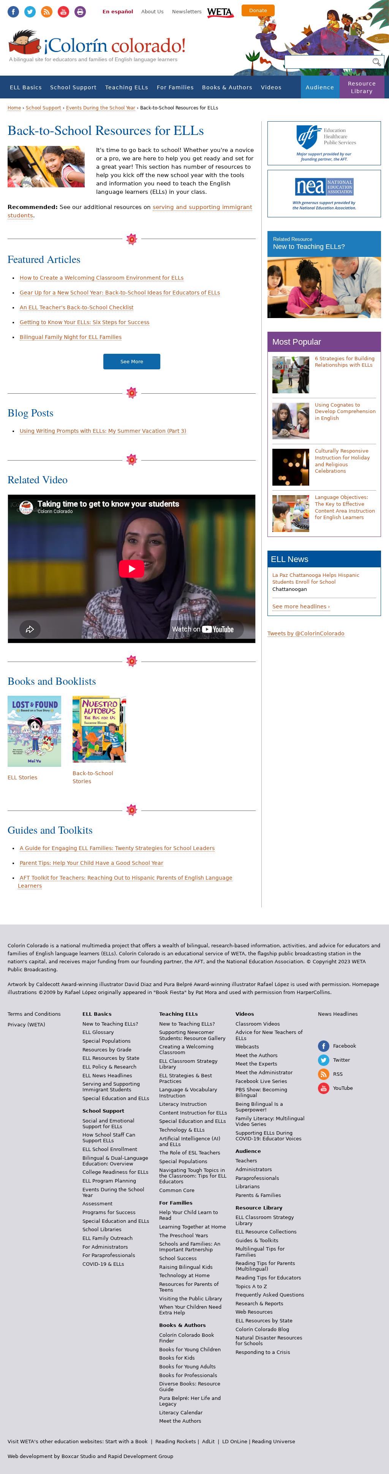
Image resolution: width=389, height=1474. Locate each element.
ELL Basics (26, 87)
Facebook (13, 11)
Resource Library (362, 87)
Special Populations (106, 1041)
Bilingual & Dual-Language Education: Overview (115, 1161)
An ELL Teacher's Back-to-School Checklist (76, 307)
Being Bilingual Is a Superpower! (259, 1107)
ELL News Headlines (107, 1075)
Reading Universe (273, 1441)
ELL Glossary (98, 1032)
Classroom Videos (258, 1024)
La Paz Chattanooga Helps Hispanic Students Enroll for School (315, 578)
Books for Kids (177, 1358)
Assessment (97, 1203)
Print (80, 11)
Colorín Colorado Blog (262, 1329)
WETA (221, 12)
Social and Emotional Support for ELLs (108, 1123)
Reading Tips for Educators (268, 1278)
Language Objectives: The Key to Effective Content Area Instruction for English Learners (345, 507)
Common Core (176, 1190)
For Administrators (105, 1247)
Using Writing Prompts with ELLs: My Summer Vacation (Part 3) (103, 431)
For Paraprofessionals (108, 1255)
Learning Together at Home (192, 1227)
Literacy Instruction (183, 1104)
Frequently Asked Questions (270, 1295)
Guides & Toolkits (257, 1240)
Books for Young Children (190, 1349)
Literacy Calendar (180, 1412)
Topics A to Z (251, 1286)
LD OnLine (234, 1441)
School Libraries (102, 1229)
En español (118, 11)
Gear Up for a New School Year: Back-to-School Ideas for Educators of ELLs (120, 293)
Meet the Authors (180, 1421)
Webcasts (247, 1047)
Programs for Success (109, 1212)
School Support (73, 87)
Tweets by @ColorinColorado (306, 633)
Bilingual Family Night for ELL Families (71, 337)
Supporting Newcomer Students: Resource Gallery (192, 1035)
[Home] (101, 49)
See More (131, 361)
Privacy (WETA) (26, 1025)
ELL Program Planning (109, 1181)
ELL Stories (22, 777)
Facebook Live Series (261, 1081)
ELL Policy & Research (109, 1067)
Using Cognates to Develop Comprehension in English (345, 411)
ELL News (289, 559)
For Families (175, 87)
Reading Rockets (175, 1441)
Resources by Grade (106, 1050)
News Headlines (338, 1014)
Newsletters (187, 11)
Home (14, 108)
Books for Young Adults (187, 1367)
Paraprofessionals (257, 1178)
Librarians (248, 1186)
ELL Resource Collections (266, 1232)
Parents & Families (258, 1195)
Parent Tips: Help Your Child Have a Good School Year (91, 863)
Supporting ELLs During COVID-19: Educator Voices (269, 1136)
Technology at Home (184, 1275)
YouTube (63, 11)
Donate (258, 10)
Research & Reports (259, 1303)
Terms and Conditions (34, 1014)
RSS (46, 11)
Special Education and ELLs (115, 1098)
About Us (152, 11)
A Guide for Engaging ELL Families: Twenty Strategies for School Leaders (117, 848)
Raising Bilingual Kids (186, 1267)
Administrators (254, 1169)
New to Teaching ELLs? (309, 246)
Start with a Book (126, 1441)
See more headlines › (301, 606)
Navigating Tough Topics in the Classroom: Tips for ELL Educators (192, 1175)
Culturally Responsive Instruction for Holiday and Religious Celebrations (342, 461)
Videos (271, 87)
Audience (320, 87)
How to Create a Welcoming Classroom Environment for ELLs (101, 278)
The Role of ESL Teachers (189, 1153)
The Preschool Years (183, 1235)
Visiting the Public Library (190, 1298)
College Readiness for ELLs (115, 1172)
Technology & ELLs (182, 1130)
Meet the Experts (256, 1064)
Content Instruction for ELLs (193, 1113)
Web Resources (254, 1312)
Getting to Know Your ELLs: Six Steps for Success (84, 322)
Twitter (30, 11)
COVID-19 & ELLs (103, 1264)
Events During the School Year (100, 108)
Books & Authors (227, 87)
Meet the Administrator (264, 1072)
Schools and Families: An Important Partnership (189, 1246)
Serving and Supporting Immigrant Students (111, 1086)
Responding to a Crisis (263, 1352)
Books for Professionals (188, 1375)
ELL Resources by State (110, 1058)
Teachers (246, 1161)
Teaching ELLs (126, 87)
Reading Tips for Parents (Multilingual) (265, 1266)
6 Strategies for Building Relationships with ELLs (345, 362)
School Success (178, 1258)
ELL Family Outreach (107, 1238)
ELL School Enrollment (109, 1149)
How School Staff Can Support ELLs (108, 1137)
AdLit (208, 1441)
